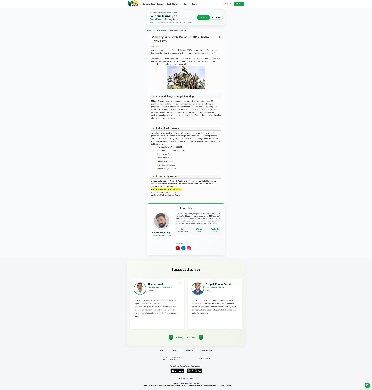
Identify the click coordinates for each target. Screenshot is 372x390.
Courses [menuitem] (195, 4)
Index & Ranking (160, 30)
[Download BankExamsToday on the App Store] (177, 371)
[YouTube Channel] (178, 248)
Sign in (228, 4)
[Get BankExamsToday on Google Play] (194, 371)
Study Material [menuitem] (173, 4)
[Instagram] (189, 248)
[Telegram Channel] (183, 248)
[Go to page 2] (179, 337)
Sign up (239, 4)
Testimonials (206, 350)
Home (149, 30)
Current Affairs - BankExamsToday (189, 383)
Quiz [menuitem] (185, 4)
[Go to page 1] (171, 337)
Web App (218, 17)
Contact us (189, 350)
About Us (175, 350)
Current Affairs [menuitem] (149, 4)
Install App (204, 17)
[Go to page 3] (181, 337)
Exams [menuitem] (160, 4)
